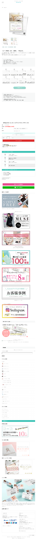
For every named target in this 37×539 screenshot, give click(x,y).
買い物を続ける (4, 179)
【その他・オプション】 (4, 403)
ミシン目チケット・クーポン (8, 384)
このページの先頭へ (31, 535)
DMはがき (5, 7)
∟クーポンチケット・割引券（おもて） (7, 380)
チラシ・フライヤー (6, 363)
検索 (3, 355)
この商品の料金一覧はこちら (18, 133)
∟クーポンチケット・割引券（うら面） (7, 382)
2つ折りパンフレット (6, 368)
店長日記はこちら (4, 506)
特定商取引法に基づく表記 (5, 178)
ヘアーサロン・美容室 (4, 412)
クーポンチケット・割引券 (7, 378)
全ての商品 (3, 361)
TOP (2, 7)
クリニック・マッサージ (4, 414)
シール (4, 389)
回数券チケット (5, 394)
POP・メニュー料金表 (6, 371)
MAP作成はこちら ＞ (17, 95)
